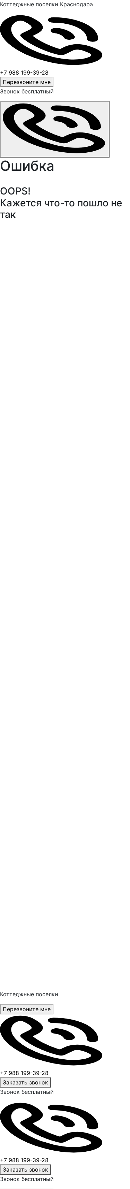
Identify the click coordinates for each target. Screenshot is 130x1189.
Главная (14, 255)
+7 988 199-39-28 (24, 72)
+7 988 (24, 1072)
